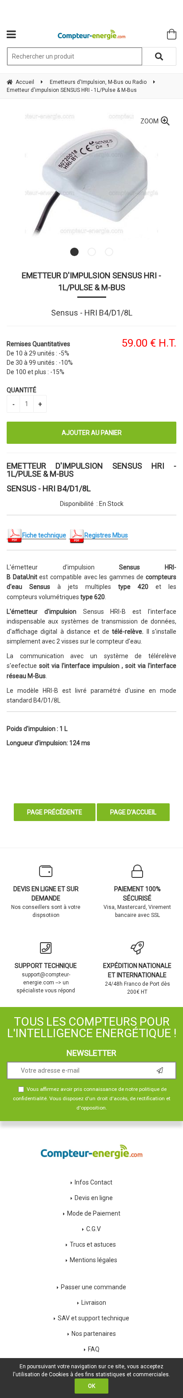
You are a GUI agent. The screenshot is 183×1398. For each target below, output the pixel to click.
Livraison (93, 1302)
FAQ (93, 1349)
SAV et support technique (93, 1318)
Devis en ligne (94, 1197)
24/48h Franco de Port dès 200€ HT (137, 978)
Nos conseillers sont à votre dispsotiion (45, 901)
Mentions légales (93, 1260)
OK (91, 1386)
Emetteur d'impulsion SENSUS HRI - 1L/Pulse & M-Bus (91, 281)
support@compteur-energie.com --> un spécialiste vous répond (46, 978)
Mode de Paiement (93, 1213)
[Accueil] (91, 34)
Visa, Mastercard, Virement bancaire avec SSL (137, 901)
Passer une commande (93, 1287)
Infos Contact (93, 1182)
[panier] (171, 34)
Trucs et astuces (93, 1244)
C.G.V (93, 1228)
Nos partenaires (94, 1333)
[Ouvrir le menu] (11, 34)
